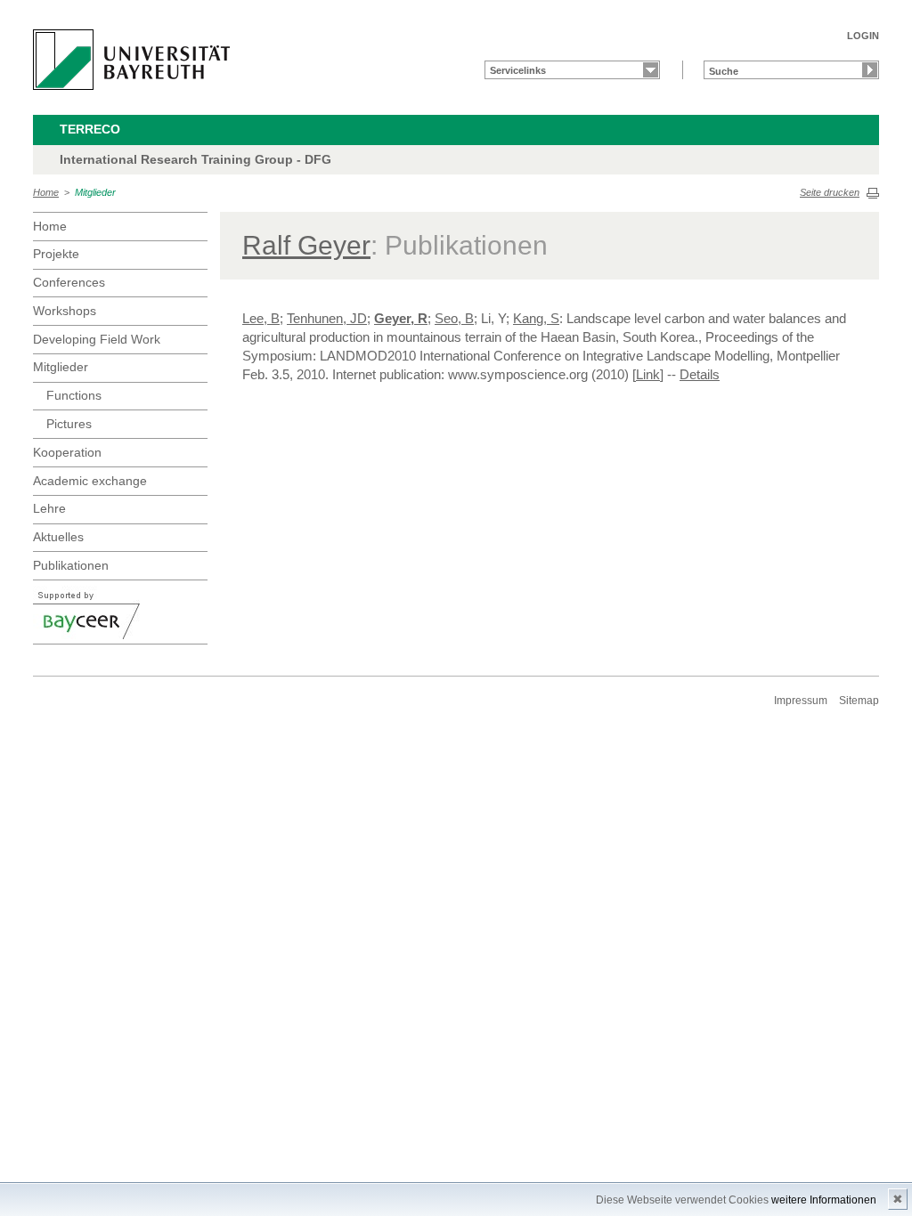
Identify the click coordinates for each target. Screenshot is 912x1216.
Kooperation (67, 452)
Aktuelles (58, 537)
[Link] (648, 374)
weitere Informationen (823, 1200)
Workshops (64, 311)
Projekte (56, 254)
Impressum (800, 700)
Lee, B (261, 318)
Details (700, 374)
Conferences (69, 282)
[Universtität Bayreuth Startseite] (131, 59)
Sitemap (859, 700)
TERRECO (90, 129)
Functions (74, 395)
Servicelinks (518, 70)
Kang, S (536, 318)
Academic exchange (90, 481)
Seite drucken (829, 192)
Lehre (49, 508)
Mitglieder (95, 192)
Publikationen (71, 565)
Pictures (69, 424)
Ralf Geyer (306, 245)
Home (46, 192)
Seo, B (454, 318)
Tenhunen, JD (327, 318)
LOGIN (863, 35)
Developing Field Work (96, 339)
